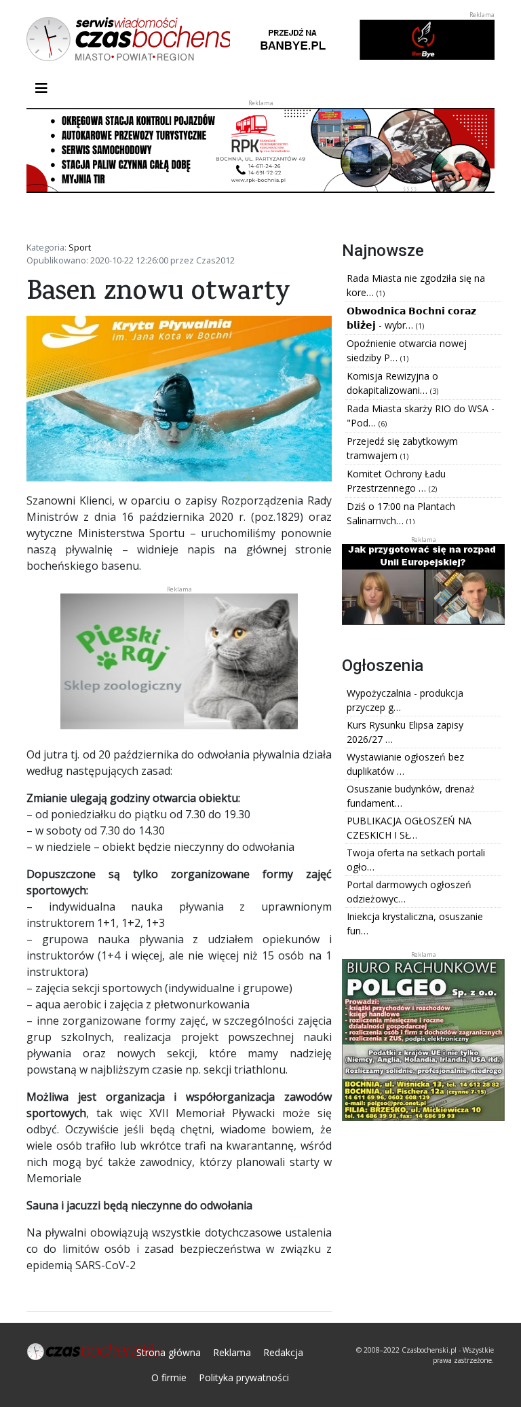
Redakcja (283, 1352)
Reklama (232, 1352)
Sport (80, 247)
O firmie (169, 1377)
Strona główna (168, 1352)
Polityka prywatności (244, 1377)
